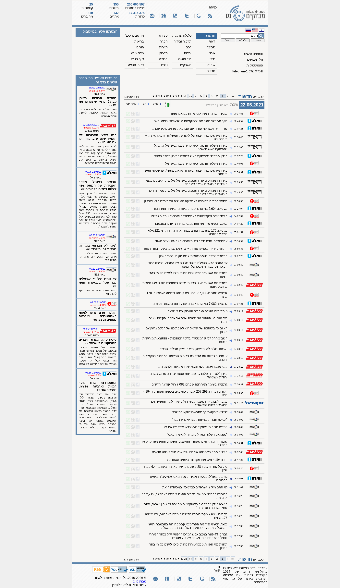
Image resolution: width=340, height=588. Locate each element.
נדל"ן (212, 59)
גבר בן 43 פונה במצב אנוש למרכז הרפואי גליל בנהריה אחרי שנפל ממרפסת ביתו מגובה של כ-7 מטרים (188, 536)
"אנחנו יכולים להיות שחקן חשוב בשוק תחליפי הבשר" (193, 349)
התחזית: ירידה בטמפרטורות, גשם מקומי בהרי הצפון (193, 256)
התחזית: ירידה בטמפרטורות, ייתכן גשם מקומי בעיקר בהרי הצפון (185, 248)
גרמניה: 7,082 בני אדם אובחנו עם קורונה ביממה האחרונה (189, 303)
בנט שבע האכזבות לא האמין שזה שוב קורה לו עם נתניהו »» (97, 138)
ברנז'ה (163, 59)
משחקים (185, 65)
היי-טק (163, 53)
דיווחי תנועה (136, 65)
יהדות (187, 53)
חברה (164, 41)
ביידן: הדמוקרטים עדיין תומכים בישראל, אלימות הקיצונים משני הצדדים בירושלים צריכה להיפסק (186, 182)
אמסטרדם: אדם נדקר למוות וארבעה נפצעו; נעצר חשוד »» (97, 386)
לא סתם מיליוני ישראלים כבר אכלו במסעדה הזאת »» (97, 282)
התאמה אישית (253, 53)
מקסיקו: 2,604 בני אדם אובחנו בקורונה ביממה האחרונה (190, 208)
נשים (164, 65)
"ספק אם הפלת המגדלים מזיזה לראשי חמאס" (197, 434)
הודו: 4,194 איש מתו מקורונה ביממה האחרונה (197, 459)
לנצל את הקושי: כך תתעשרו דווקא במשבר (199, 412)
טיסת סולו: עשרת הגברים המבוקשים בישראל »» (97, 341)
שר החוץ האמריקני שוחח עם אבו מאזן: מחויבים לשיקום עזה (188, 128)
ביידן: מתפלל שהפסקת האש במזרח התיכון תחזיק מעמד (190, 156)
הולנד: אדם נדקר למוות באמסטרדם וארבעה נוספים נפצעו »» (97, 316)
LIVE (184, 96)
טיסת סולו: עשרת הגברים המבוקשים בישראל (197, 311)
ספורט (163, 35)
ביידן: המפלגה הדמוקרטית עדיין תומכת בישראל (196, 163)
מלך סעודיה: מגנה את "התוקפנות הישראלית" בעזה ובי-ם (190, 121)
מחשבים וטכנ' (134, 35)
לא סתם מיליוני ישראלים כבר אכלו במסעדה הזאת (194, 487)
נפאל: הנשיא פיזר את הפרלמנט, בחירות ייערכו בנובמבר (190, 223)
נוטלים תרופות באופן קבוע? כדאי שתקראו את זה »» (97, 101)
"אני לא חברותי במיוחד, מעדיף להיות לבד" (199, 419)
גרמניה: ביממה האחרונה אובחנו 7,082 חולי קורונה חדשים (189, 384)
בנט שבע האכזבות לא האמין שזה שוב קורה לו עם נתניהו (191, 366)
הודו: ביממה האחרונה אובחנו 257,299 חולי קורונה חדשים (189, 452)
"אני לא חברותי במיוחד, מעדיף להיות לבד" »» (97, 247)
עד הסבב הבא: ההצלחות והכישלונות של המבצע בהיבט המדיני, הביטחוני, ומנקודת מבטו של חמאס (186, 264)
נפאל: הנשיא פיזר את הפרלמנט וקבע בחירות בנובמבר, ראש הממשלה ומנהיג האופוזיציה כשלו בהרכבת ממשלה (188, 526)
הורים (140, 47)
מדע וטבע (137, 53)
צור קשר (217, 568)
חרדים (211, 71)
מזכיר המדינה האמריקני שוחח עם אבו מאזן (199, 113)
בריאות (139, 41)
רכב (188, 47)
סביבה (210, 47)
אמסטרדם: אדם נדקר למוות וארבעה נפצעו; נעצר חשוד (191, 241)
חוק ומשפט (184, 59)
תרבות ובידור (182, 41)
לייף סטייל (137, 59)
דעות (212, 41)
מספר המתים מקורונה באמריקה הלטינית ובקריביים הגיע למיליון (185, 201)
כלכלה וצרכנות (181, 35)
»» (190, 96)
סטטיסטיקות (255, 65)
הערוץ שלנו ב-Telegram (247, 71)
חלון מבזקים (255, 59)
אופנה (211, 65)
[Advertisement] (194, 83)
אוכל (212, 53)
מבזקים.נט (139, 581)
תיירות (163, 47)
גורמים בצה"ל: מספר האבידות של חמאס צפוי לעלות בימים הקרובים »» (97, 185)
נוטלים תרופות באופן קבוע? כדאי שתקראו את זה (195, 427)
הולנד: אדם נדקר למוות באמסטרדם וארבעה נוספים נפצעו (189, 216)
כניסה (213, 7)
